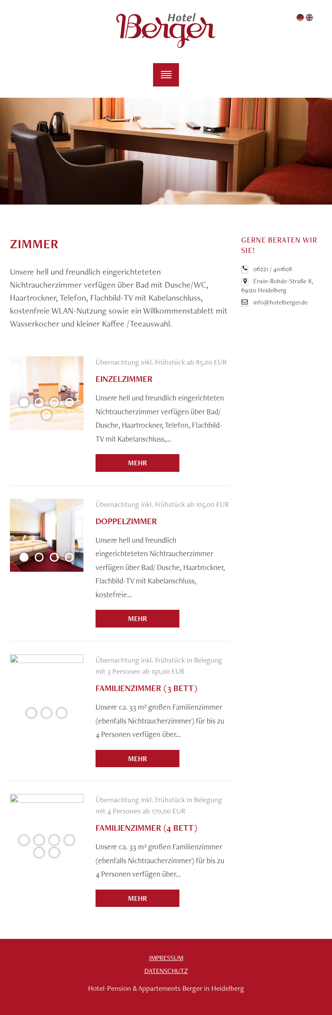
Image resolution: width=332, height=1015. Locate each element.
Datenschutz (166, 970)
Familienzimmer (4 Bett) (147, 827)
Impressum (166, 957)
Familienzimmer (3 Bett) (147, 688)
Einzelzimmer (124, 378)
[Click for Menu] (166, 74)
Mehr (137, 462)
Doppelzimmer (126, 521)
